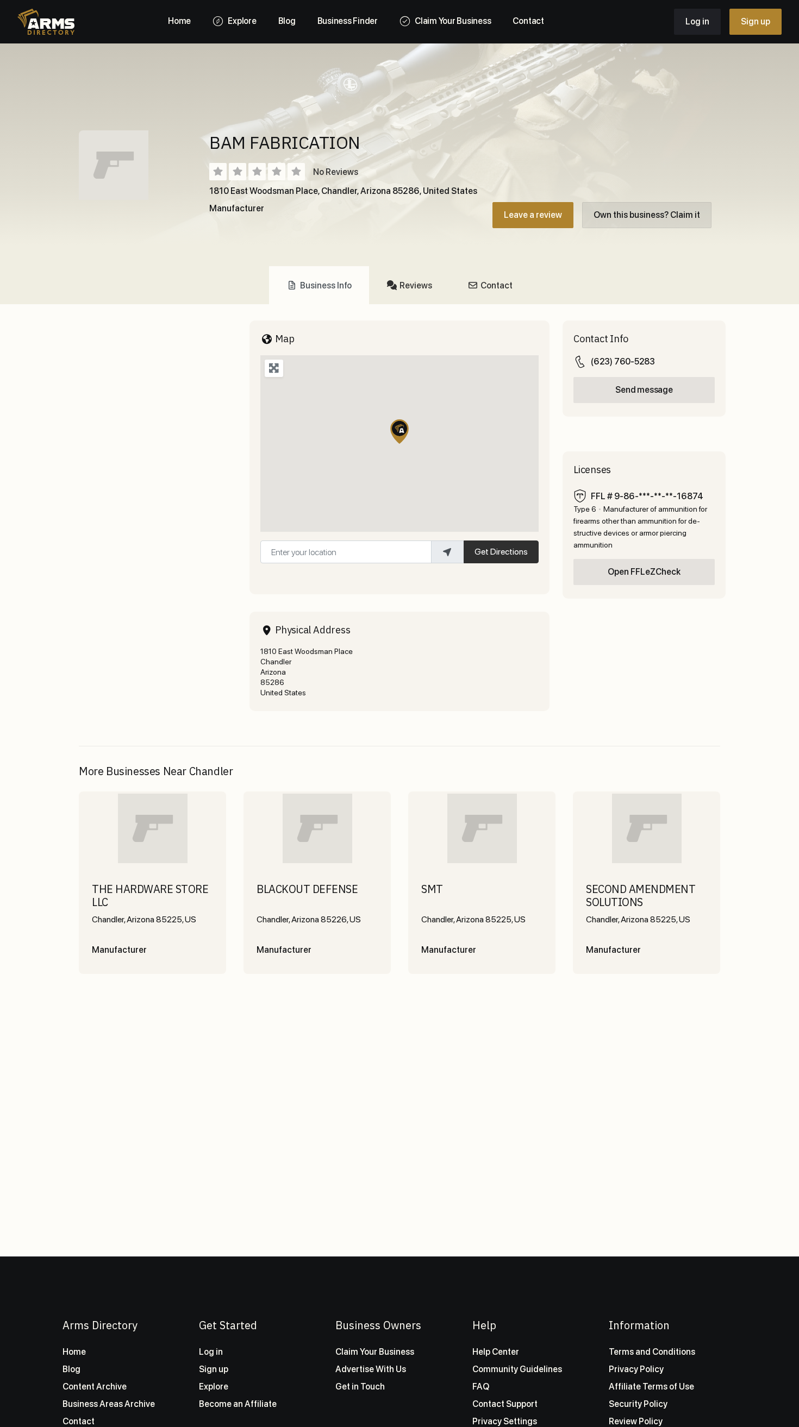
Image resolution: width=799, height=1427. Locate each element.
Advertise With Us (370, 1369)
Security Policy (638, 1404)
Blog (71, 1369)
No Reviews (335, 172)
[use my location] (447, 551)
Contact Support (505, 1404)
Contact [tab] (496, 285)
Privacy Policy (636, 1369)
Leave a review (533, 215)
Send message (643, 390)
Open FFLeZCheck (644, 572)
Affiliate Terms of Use (651, 1386)
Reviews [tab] (416, 285)
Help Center (495, 1352)
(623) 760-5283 (623, 361)
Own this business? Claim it (647, 215)
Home (74, 1352)
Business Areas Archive (109, 1404)
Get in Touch (360, 1386)
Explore (213, 1386)
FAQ (480, 1386)
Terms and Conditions (652, 1352)
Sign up (755, 21)
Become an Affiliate (238, 1404)
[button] (399, 431)
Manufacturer (236, 208)
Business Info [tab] (326, 285)
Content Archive (95, 1386)
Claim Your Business (374, 1352)
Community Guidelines (517, 1369)
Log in (697, 21)
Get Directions (501, 551)
